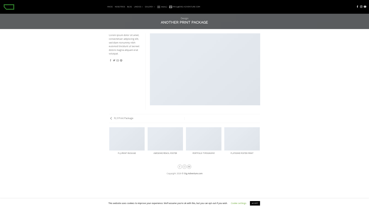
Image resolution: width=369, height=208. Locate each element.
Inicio (110, 7)
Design (184, 18)
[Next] (260, 144)
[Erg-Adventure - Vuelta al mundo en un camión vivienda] (52, 7)
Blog (129, 7)
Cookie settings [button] (238, 203)
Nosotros (120, 7)
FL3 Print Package (123, 118)
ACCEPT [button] (255, 203)
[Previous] (109, 144)
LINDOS (137, 7)
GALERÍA (149, 7)
